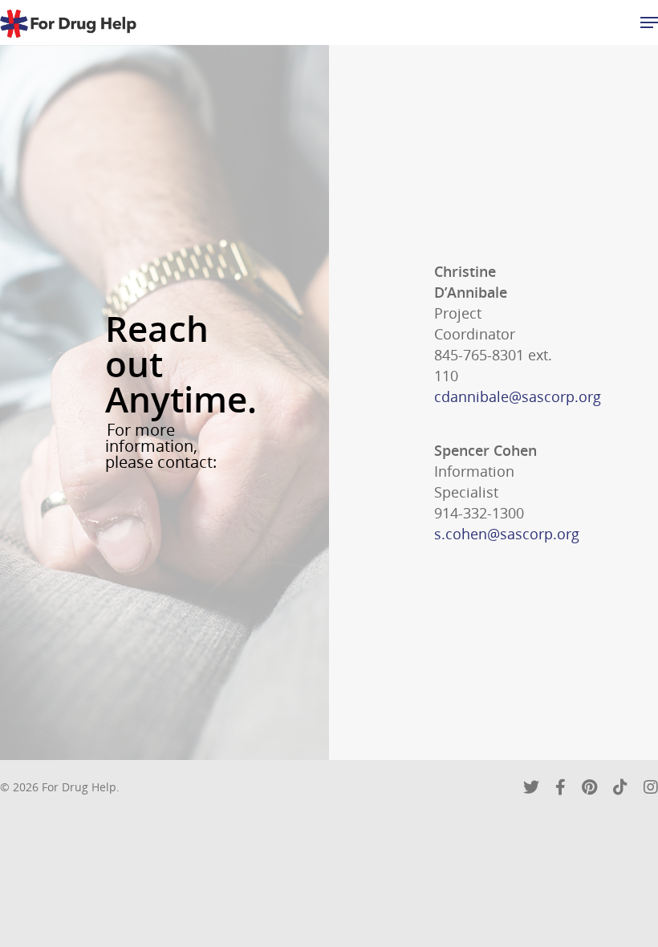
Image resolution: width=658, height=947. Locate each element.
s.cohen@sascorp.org (506, 533)
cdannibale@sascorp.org (517, 396)
